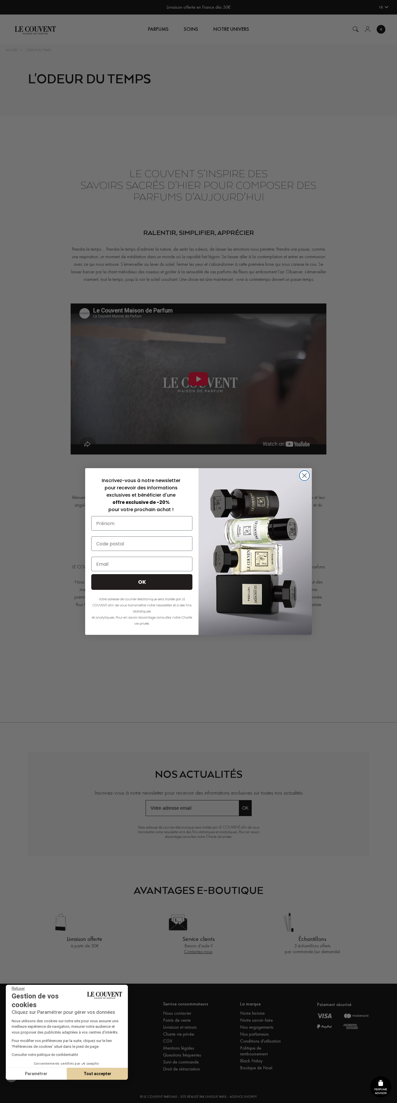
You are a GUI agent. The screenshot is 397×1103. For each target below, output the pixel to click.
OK (142, 581)
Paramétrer (36, 1073)
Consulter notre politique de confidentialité (45, 1055)
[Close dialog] (304, 475)
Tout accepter (97, 1073)
